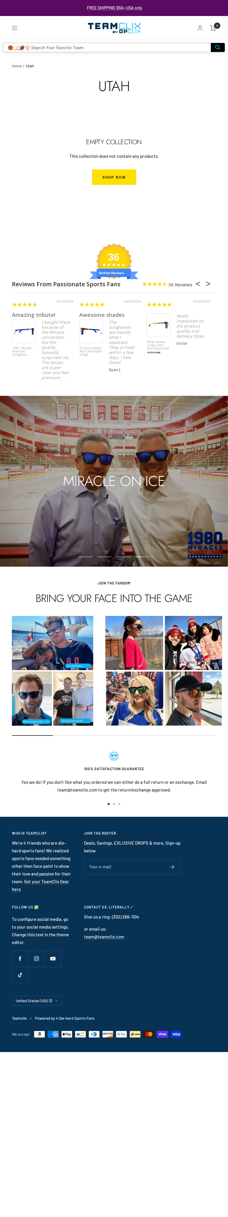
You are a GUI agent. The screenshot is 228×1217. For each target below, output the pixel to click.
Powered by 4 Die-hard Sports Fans (64, 1018)
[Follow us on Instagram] (36, 959)
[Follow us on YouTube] (53, 959)
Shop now (114, 177)
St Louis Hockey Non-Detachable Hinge (91, 352)
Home (17, 65)
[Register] (172, 867)
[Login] (200, 27)
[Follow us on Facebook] (20, 959)
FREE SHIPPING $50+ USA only (114, 7)
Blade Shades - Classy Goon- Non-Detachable (158, 345)
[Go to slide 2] (114, 804)
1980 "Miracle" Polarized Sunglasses (22, 352)
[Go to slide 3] (119, 804)
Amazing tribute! (33, 314)
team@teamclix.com (104, 936)
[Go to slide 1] (109, 804)
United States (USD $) (34, 1000)
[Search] (218, 47)
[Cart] (213, 28)
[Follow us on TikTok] (20, 975)
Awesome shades (102, 314)
